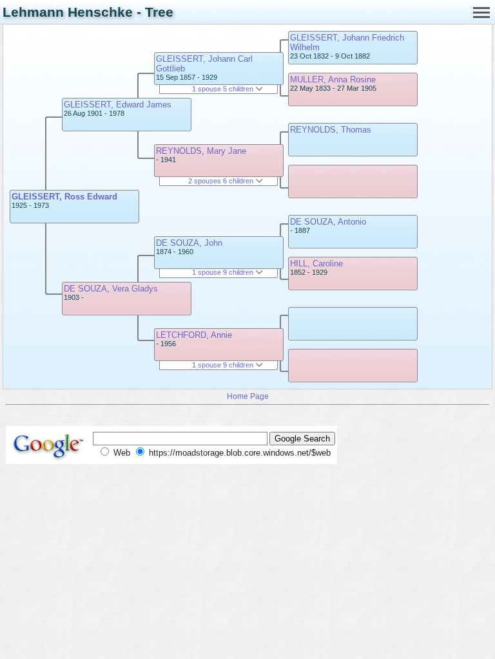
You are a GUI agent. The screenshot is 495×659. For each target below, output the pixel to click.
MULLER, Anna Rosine (333, 79)
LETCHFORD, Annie (194, 335)
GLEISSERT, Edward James (117, 104)
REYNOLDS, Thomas (330, 130)
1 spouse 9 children (223, 272)
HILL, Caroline (316, 263)
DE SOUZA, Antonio (328, 222)
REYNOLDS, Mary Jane (201, 151)
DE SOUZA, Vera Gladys (111, 288)
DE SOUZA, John (189, 243)
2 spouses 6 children (221, 181)
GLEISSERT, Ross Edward (64, 196)
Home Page (248, 396)
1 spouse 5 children (223, 89)
